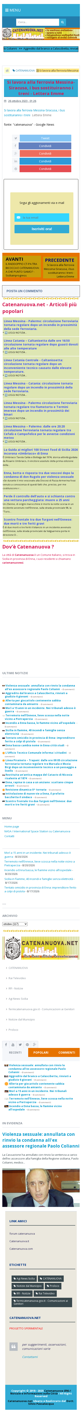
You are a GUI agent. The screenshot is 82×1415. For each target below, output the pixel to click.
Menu (14, 10)
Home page (11, 826)
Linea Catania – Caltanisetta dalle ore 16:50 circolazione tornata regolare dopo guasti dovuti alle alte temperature (41, 344)
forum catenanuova (22, 1233)
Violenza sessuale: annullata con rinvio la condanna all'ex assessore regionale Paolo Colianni (40, 1140)
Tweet (45, 138)
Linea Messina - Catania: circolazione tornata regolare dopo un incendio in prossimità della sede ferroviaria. (38, 387)
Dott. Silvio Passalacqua (51, 1402)
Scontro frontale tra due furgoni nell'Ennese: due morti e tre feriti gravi (38, 521)
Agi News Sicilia (18, 999)
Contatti (9, 836)
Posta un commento (24, 291)
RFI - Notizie (16, 988)
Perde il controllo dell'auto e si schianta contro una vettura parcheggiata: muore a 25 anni (39, 498)
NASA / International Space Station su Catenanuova (37, 831)
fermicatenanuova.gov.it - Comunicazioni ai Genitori (41, 1009)
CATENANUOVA (18, 968)
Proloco (13, 1030)
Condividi (45, 146)
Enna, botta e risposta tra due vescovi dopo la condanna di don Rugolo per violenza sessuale (39, 475)
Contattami (30, 1357)
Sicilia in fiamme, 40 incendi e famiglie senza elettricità (38, 879)
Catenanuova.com (21, 1249)
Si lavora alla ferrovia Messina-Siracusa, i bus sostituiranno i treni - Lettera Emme (59, 270)
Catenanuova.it (19, 1241)
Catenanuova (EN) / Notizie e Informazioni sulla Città (40, 1392)
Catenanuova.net (20, 1401)
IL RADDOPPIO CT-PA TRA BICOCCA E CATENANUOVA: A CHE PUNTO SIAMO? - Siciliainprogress (22, 269)
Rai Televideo (17, 978)
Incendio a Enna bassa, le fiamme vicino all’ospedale (37, 870)
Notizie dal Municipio (22, 1019)
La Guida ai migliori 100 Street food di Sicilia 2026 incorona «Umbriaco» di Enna (41, 451)
